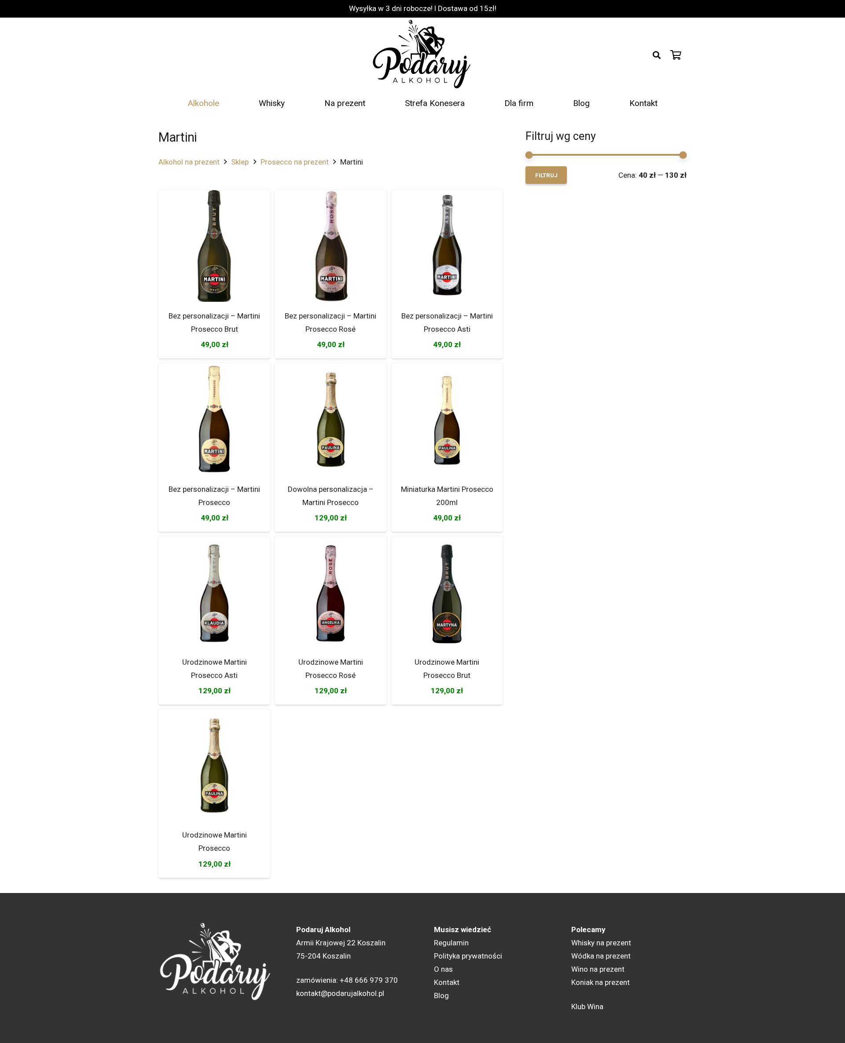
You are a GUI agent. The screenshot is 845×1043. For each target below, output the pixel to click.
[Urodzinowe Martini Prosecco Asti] (214, 592)
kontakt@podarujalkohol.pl (340, 993)
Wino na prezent (598, 969)
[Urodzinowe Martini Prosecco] (214, 765)
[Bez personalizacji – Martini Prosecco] (214, 419)
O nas (443, 969)
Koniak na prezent (600, 982)
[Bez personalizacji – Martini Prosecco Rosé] (330, 246)
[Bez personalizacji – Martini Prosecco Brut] (214, 246)
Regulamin (451, 942)
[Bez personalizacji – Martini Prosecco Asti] (447, 246)
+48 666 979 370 (369, 980)
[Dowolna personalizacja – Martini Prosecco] (330, 419)
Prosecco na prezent (295, 161)
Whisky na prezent (601, 942)
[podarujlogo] (422, 55)
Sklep (240, 161)
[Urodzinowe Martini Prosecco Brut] (447, 592)
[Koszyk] (676, 55)
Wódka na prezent (601, 956)
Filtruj (546, 175)
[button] (656, 55)
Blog (441, 995)
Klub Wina (587, 1006)
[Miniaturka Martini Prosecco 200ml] (447, 419)
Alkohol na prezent (189, 161)
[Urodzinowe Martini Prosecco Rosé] (330, 592)
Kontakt (446, 982)
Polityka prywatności (468, 956)
